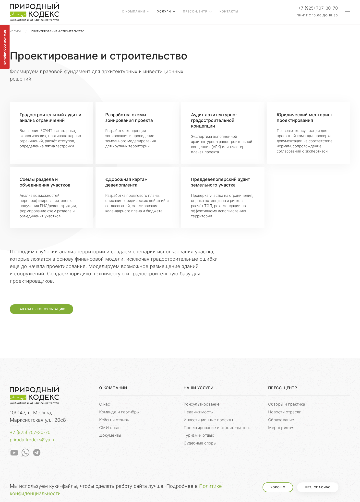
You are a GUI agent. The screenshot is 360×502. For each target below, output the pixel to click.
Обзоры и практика (286, 404)
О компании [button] (133, 11)
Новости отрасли (284, 411)
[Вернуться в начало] (34, 11)
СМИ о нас (109, 427)
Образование (281, 419)
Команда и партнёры (119, 411)
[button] (347, 11)
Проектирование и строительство (216, 427)
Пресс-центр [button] (195, 11)
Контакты (228, 11)
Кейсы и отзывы (114, 419)
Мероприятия (281, 427)
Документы (110, 435)
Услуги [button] (164, 11)
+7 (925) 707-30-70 (30, 432)
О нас (104, 404)
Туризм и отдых (199, 435)
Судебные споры (200, 443)
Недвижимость (198, 411)
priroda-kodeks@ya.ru (33, 439)
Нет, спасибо (318, 487)
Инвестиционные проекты (208, 419)
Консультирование (202, 404)
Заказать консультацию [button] (41, 309)
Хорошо (277, 487)
